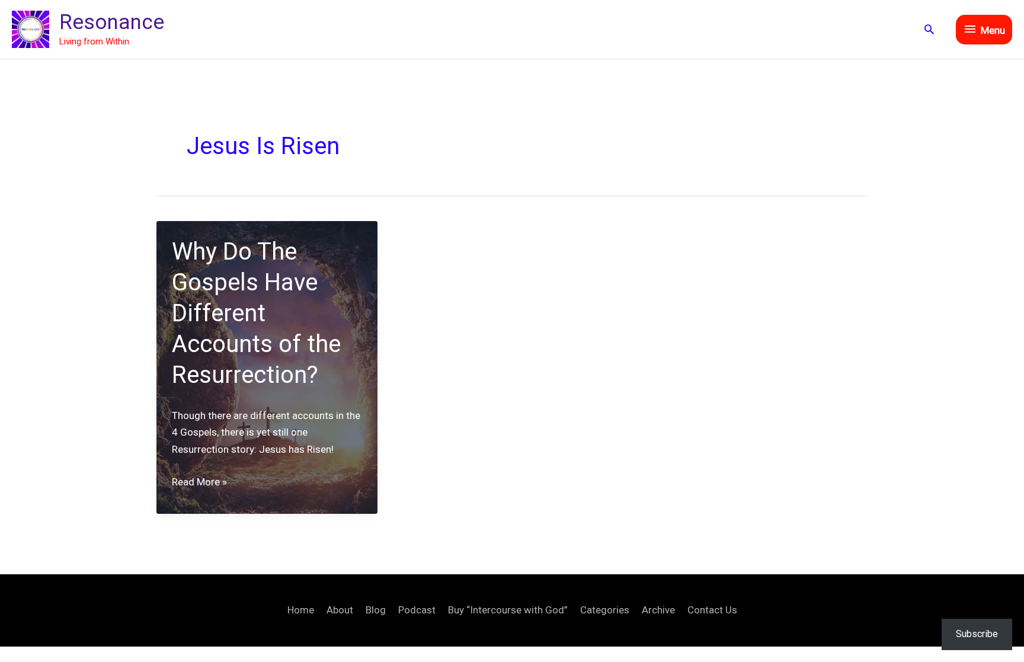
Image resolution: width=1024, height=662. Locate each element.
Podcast (417, 610)
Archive (658, 610)
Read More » (199, 483)
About (340, 610)
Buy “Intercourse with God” (508, 610)
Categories (604, 610)
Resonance (111, 22)
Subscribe (977, 633)
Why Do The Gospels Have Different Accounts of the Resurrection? (256, 313)
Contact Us (712, 610)
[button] (929, 29)
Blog (376, 610)
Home (300, 610)
